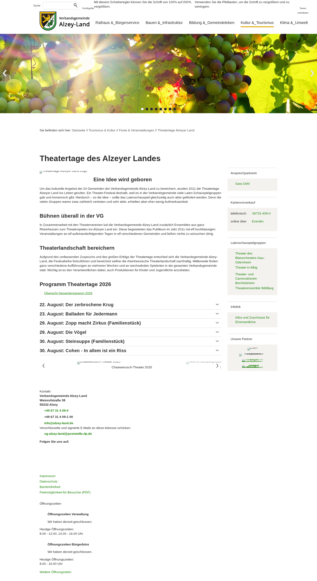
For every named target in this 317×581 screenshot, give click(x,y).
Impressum (47, 476)
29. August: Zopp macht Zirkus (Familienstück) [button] (90, 323)
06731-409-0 (261, 213)
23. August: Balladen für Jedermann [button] (78, 313)
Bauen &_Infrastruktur (164, 22)
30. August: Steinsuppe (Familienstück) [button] (82, 341)
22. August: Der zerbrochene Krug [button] (77, 304)
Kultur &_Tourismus (257, 22)
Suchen (75, 6)
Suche (36, 5)
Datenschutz (49, 481)
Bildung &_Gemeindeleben (211, 22)
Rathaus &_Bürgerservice (117, 22)
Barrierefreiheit (50, 487)
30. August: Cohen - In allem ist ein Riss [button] (83, 350)
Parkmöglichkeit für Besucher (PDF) (65, 492)
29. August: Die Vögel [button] (63, 332)
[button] (88, 6)
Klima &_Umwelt (294, 22)
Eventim (258, 221)
